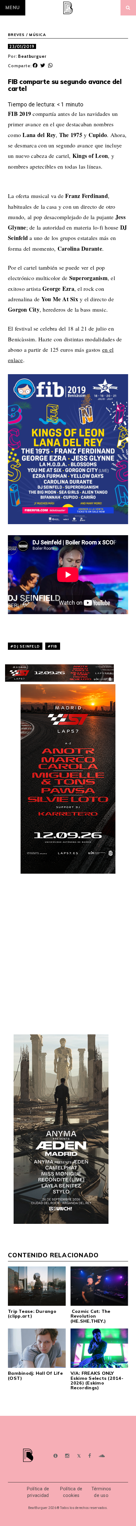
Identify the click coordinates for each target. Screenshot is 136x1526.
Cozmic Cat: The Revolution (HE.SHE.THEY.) (91, 1316)
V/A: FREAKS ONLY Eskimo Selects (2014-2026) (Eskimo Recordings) (97, 1380)
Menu (12, 7)
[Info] (55, 1456)
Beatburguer (32, 56)
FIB (54, 646)
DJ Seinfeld (27, 646)
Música (37, 35)
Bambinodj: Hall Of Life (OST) (35, 1375)
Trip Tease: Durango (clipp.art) (32, 1313)
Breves (16, 35)
